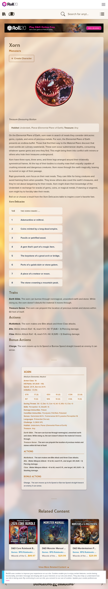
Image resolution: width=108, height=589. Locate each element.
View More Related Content (53, 567)
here (7, 580)
